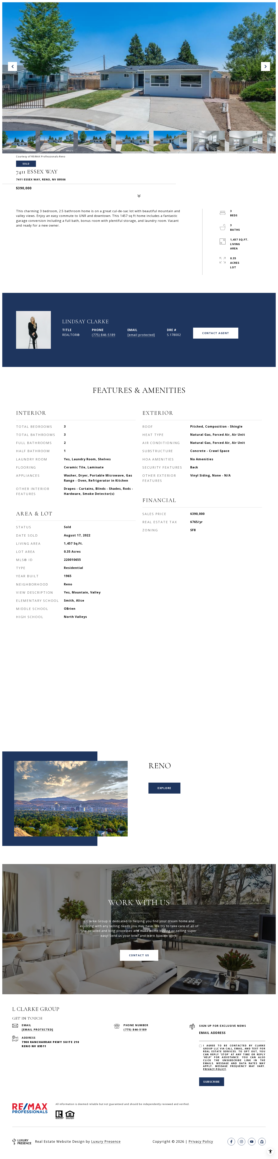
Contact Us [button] (139, 955)
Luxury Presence (106, 1141)
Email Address (212, 1033)
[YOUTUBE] (251, 1141)
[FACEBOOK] (231, 1141)
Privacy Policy (214, 1069)
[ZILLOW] (262, 1141)
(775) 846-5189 (103, 335)
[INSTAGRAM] (241, 1141)
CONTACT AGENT (215, 333)
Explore (164, 788)
